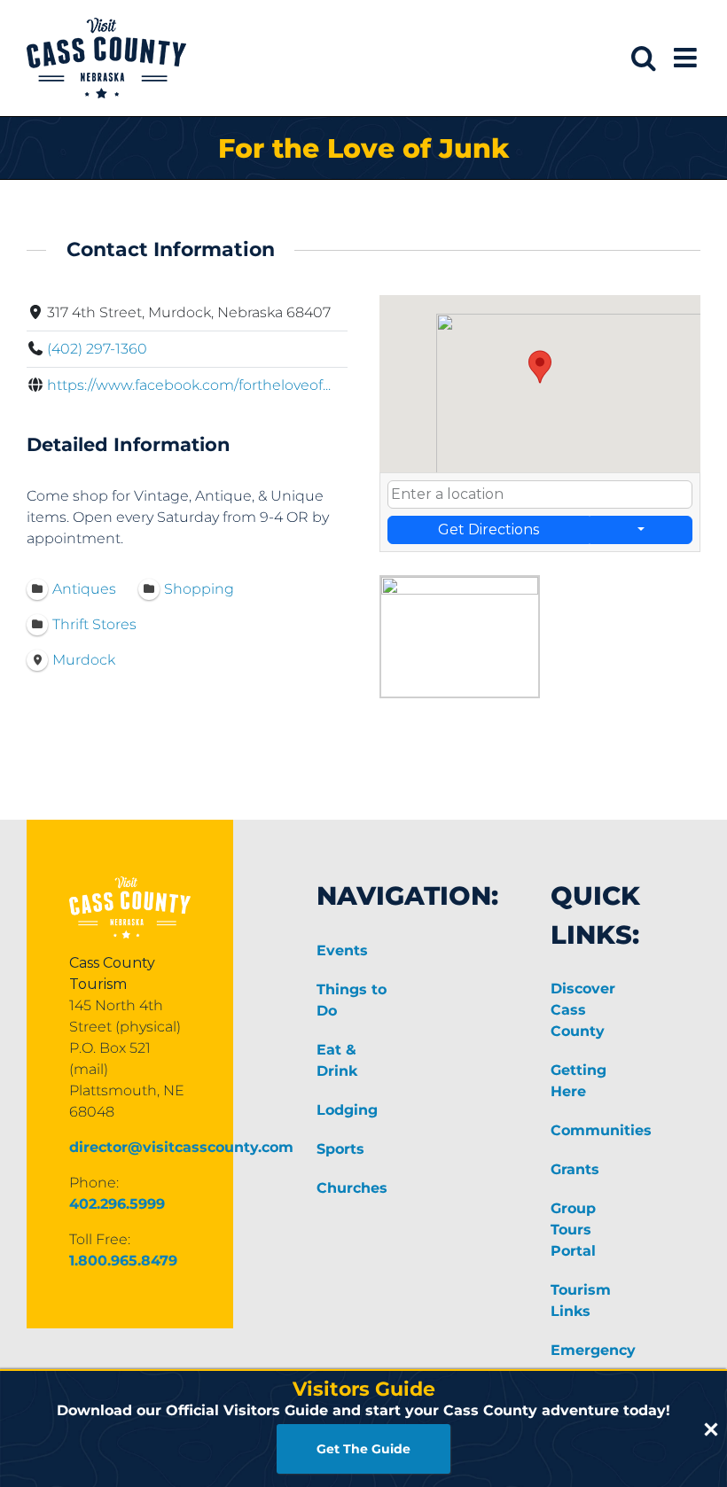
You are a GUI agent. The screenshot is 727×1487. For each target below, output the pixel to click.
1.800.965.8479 (123, 1260)
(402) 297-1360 (97, 348)
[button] (539, 367)
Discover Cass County (583, 1009)
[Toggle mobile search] (643, 57)
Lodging (347, 1110)
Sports (340, 1149)
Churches (352, 1187)
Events (342, 950)
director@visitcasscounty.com (181, 1147)
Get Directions (488, 529)
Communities (593, 1130)
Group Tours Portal (573, 1229)
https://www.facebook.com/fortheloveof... (189, 385)
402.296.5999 (117, 1203)
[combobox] (539, 494)
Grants (575, 1169)
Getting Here (578, 1081)
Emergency (593, 1350)
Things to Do (352, 1000)
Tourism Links (581, 1300)
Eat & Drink (337, 1060)
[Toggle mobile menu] (687, 57)
